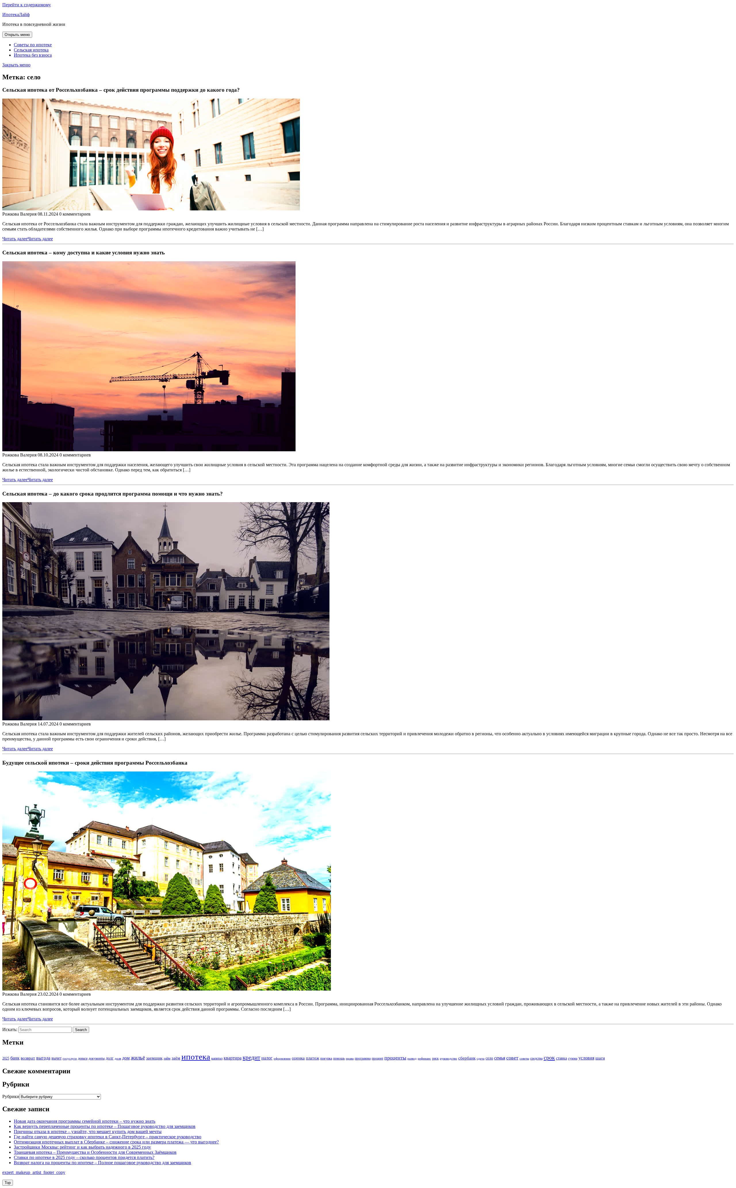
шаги (600, 1058)
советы (524, 1058)
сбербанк (467, 1058)
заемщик (154, 1058)
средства (536, 1058)
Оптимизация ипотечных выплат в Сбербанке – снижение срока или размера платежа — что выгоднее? (116, 1141)
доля (118, 1058)
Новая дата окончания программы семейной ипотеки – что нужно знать (84, 1121)
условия (586, 1058)
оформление (282, 1058)
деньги (82, 1058)
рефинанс (424, 1058)
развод (412, 1058)
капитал (217, 1058)
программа (363, 1058)
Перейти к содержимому (26, 4)
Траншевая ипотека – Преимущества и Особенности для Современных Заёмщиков (95, 1152)
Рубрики (10, 1096)
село (489, 1058)
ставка (561, 1058)
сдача (480, 1058)
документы (97, 1058)
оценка (298, 1058)
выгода (43, 1057)
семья (499, 1057)
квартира (232, 1057)
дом (126, 1058)
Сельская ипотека (31, 49)
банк (15, 1057)
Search (81, 1030)
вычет (56, 1058)
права (350, 1058)
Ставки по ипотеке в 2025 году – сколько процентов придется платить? (84, 1157)
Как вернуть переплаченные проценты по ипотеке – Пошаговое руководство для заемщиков (104, 1126)
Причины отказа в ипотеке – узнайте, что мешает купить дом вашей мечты (88, 1131)
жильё (138, 1058)
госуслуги (70, 1058)
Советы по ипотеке (33, 44)
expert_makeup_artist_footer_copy (33, 1172)
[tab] (17, 35)
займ (167, 1058)
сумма (572, 1058)
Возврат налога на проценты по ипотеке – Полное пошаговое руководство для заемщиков (102, 1162)
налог (267, 1057)
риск (435, 1058)
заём (176, 1058)
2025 (5, 1058)
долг (110, 1058)
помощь (339, 1058)
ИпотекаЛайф (16, 14)
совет (512, 1058)
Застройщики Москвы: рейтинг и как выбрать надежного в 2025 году (82, 1147)
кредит (251, 1057)
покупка (326, 1058)
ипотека (195, 1056)
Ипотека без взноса (33, 55)
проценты (395, 1058)
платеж (312, 1058)
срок (549, 1057)
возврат (28, 1058)
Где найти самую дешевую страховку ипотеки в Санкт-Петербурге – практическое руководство (107, 1136)
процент (377, 1058)
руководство (448, 1058)
